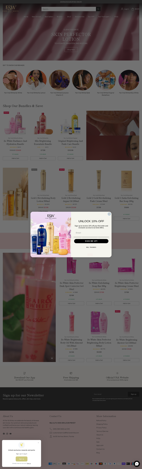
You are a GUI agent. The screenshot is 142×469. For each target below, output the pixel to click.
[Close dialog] (109, 214)
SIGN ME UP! (91, 241)
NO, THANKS (91, 247)
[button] (137, 464)
